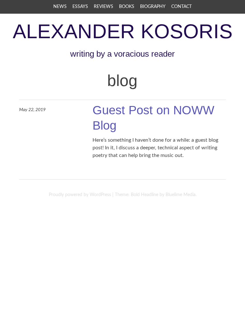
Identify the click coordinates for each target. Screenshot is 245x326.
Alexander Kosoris (123, 31)
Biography (153, 6)
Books (126, 6)
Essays (80, 6)
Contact (181, 6)
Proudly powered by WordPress (80, 195)
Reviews (103, 6)
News (60, 6)
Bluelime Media (181, 195)
